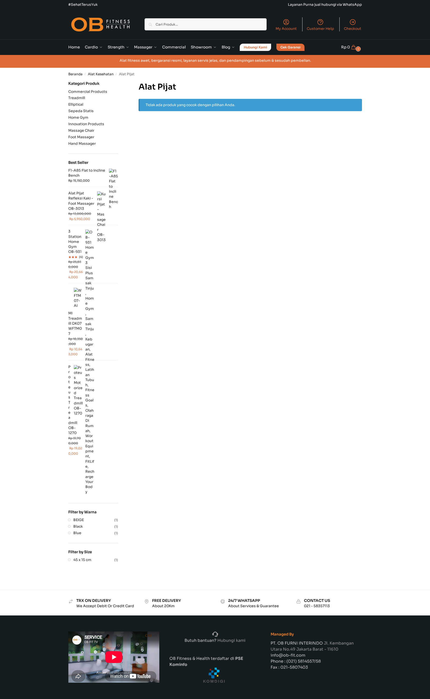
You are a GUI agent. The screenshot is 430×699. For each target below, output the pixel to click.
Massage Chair (81, 130)
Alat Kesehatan (101, 74)
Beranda (75, 74)
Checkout (352, 28)
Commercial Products (87, 91)
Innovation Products (86, 124)
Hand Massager (82, 143)
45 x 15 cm (82, 559)
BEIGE (78, 520)
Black (78, 526)
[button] (351, 47)
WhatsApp (352, 4)
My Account (286, 28)
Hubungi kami (230, 640)
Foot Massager (81, 137)
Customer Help (320, 28)
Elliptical (75, 104)
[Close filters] (119, 84)
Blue (77, 533)
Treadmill (76, 98)
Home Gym (78, 117)
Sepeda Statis (81, 111)
